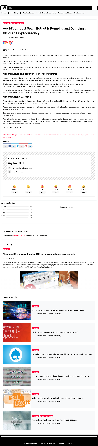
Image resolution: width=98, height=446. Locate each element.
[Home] (4, 8)
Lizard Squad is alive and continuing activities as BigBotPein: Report (61, 376)
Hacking (6, 23)
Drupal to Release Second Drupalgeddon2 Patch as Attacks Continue (62, 354)
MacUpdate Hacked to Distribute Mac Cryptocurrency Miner (58, 310)
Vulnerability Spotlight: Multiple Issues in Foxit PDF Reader (57, 398)
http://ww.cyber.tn (18, 172)
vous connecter (19, 235)
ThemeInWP (69, 443)
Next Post (6, 245)
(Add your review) (66, 207)
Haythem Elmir (16, 163)
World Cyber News (17, 23)
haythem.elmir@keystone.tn (22, 168)
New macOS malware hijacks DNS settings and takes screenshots (39, 254)
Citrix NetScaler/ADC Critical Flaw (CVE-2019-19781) (55, 332)
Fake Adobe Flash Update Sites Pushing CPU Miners (54, 420)
